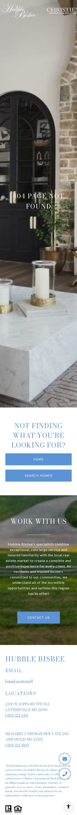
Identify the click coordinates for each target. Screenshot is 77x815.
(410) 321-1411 (16, 715)
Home (38, 459)
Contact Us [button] (38, 617)
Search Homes (38, 475)
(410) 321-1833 (17, 745)
